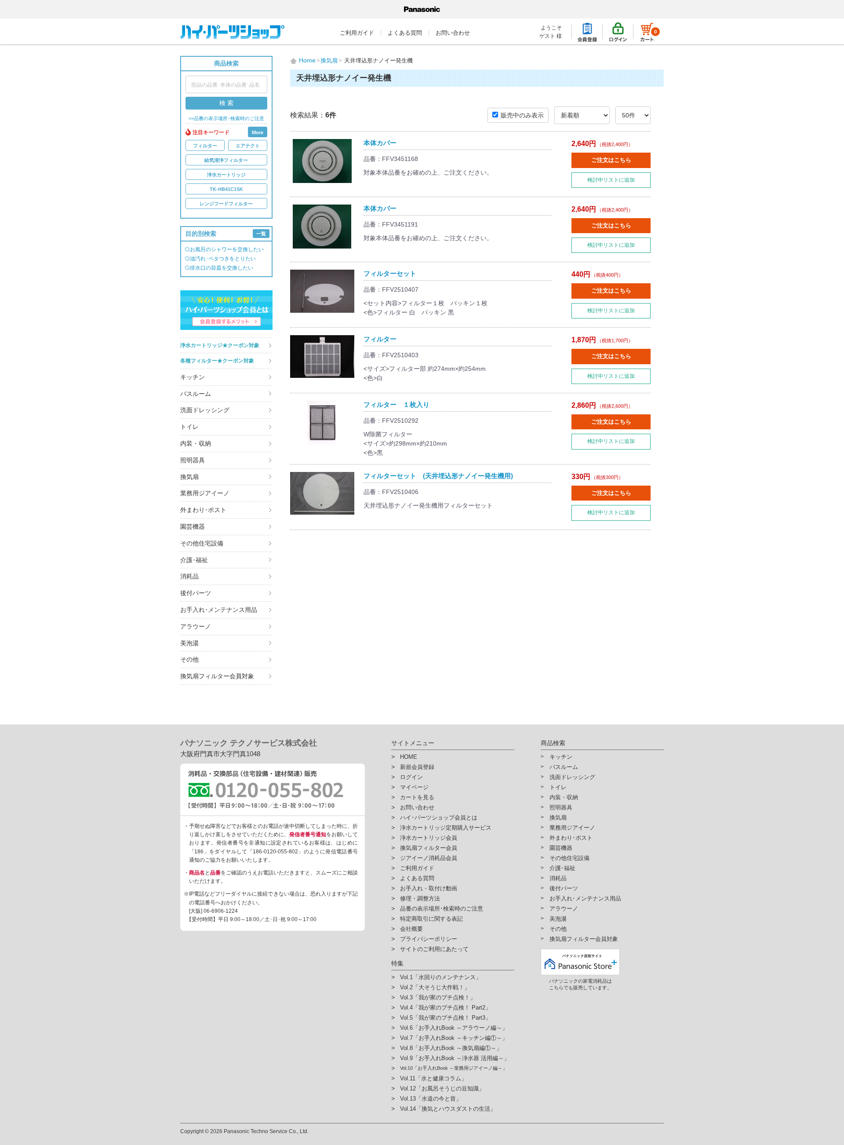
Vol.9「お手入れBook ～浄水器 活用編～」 (454, 1058)
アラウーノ (195, 626)
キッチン (192, 376)
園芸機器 (192, 526)
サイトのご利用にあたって (434, 949)
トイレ (189, 426)
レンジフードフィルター (226, 203)
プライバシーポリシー (428, 939)
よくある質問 (405, 33)
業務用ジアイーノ (204, 493)
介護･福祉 (194, 559)
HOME (408, 757)
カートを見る (417, 797)
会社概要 (411, 929)
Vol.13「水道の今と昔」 (431, 1098)
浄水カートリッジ (226, 174)
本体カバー (380, 142)
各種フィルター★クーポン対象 (217, 361)
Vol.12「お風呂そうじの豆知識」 (442, 1088)
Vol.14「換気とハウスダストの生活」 (448, 1108)
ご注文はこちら (611, 160)
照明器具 (192, 460)
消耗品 (189, 576)
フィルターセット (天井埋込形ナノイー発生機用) (438, 475)
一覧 (261, 233)
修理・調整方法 (420, 898)
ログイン (411, 777)
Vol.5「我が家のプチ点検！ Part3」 (445, 1017)
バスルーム (195, 393)
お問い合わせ (453, 33)
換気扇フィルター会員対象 (217, 676)
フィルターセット (390, 273)
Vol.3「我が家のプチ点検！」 (438, 997)
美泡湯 (189, 643)
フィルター (205, 145)
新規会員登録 (417, 767)
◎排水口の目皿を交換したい (219, 268)
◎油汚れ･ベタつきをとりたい (220, 259)
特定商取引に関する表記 (431, 918)
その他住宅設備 (201, 543)
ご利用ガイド (357, 33)
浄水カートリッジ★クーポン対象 (219, 345)
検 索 (226, 102)
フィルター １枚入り (396, 404)
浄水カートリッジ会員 (428, 837)
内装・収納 (195, 443)
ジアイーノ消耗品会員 (428, 858)
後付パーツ (195, 592)
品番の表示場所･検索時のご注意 (441, 908)
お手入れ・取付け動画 (428, 888)
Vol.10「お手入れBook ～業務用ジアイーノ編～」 (453, 1068)
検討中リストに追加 (611, 180)
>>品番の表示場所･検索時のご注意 (226, 118)
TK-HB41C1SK (226, 189)
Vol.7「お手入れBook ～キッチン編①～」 (454, 1038)
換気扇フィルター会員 (428, 848)
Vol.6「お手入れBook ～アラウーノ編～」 (454, 1027)
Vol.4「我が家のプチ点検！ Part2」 (445, 1007)
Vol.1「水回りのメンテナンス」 (440, 977)
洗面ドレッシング (204, 409)
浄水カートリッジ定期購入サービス (445, 827)
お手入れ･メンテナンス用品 (218, 609)
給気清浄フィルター (226, 160)
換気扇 (189, 476)
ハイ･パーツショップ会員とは (438, 817)
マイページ (414, 787)
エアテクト (248, 145)
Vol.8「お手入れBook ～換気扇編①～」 (451, 1048)
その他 (189, 659)
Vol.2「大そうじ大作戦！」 (435, 987)
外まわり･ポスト (203, 509)
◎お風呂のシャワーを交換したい (224, 249)
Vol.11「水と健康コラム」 (433, 1078)
